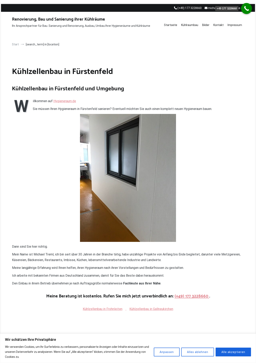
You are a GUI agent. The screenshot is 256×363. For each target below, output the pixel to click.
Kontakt (218, 25)
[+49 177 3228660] (246, 8)
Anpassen (167, 352)
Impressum (235, 25)
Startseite (170, 25)
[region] (128, 348)
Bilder (205, 25)
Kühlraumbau (189, 25)
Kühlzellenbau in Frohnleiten (102, 309)
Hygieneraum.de (64, 101)
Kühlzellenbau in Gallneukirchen (151, 309)
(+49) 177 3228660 (192, 296)
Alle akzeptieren (233, 352)
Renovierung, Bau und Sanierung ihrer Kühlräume (58, 19)
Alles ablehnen (197, 352)
